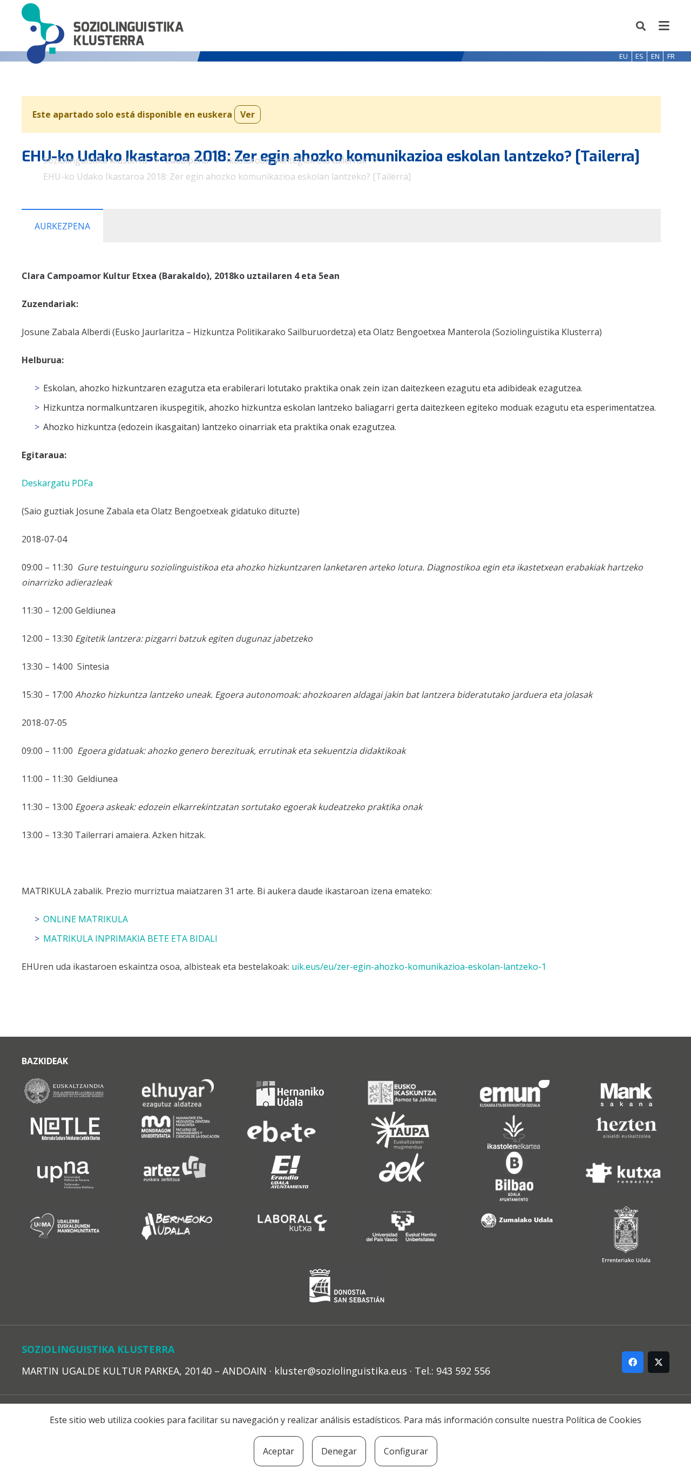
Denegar (339, 1451)
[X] (658, 1362)
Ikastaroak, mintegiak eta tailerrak (296, 160)
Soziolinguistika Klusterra (95, 160)
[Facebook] (632, 1362)
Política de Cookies (603, 1420)
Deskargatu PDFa (57, 483)
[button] (641, 26)
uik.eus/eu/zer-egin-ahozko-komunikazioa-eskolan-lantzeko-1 (419, 966)
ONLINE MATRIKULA (85, 919)
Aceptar (278, 1451)
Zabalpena (186, 160)
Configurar (406, 1451)
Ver (247, 114)
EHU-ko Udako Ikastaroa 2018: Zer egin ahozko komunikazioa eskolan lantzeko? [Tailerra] (227, 176)
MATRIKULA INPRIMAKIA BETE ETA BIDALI (130, 938)
